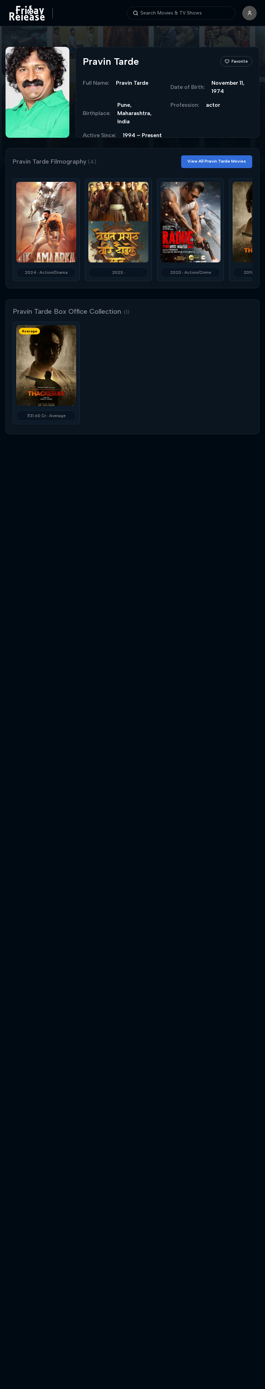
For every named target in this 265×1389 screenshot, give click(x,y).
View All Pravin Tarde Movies (216, 161)
